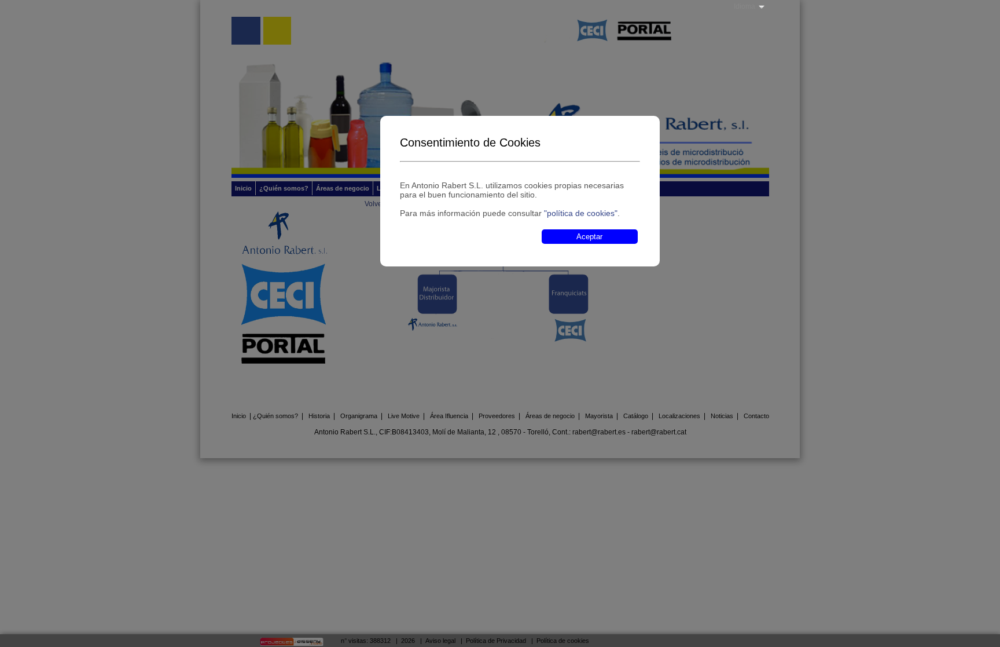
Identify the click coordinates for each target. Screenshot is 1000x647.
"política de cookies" (580, 213)
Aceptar (589, 236)
